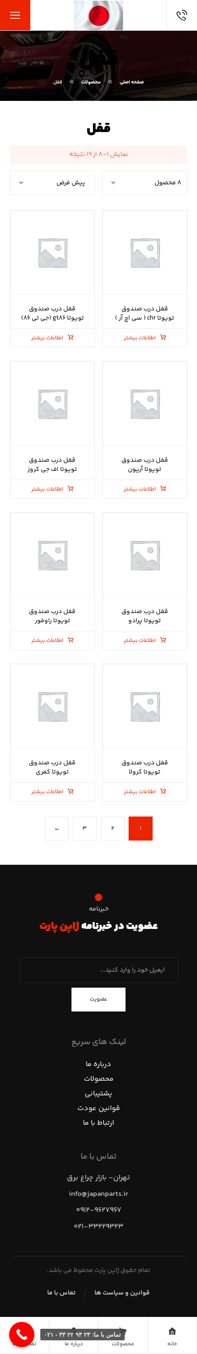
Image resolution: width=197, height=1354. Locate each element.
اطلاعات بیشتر (140, 338)
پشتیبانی (98, 1094)
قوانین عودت (98, 1108)
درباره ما (98, 1064)
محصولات (99, 1079)
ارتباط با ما (98, 1123)
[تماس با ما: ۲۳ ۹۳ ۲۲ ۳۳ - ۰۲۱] (21, 1334)
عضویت (98, 999)
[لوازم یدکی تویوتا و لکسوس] (98, 15)
